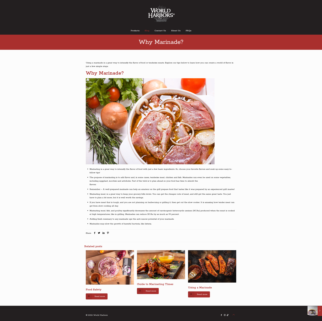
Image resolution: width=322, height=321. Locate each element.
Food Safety (94, 289)
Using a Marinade (200, 287)
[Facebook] (221, 315)
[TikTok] (227, 315)
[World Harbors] (161, 13)
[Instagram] (224, 315)
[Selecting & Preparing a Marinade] (315, 311)
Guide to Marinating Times (155, 284)
